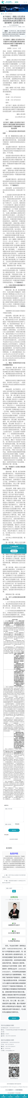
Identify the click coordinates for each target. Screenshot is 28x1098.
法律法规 (10, 13)
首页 (6, 13)
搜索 (14, 891)
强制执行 (16, 185)
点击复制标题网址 (15, 25)
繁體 (17, 2)
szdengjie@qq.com (9, 1050)
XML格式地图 (11, 1093)
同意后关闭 (14, 551)
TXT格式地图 (17, 1093)
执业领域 (10, 1096)
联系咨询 (14, 1018)
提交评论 (14, 830)
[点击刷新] (17, 824)
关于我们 (3, 1096)
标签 (10, 848)
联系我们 (17, 1096)
